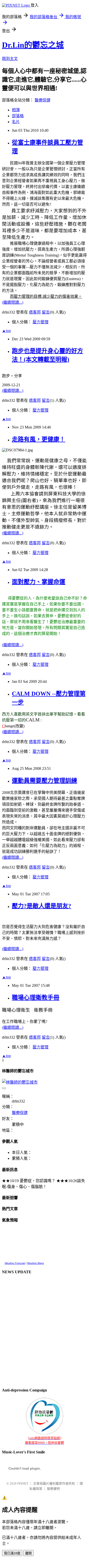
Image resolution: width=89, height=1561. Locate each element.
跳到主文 (10, 59)
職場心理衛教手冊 (35, 997)
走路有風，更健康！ (38, 439)
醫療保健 (42, 100)
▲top (6, 331)
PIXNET (22, 1483)
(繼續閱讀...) (12, 302)
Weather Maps (35, 1263)
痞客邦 (35, 312)
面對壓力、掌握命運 (38, 582)
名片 (16, 122)
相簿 (16, 110)
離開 (28, 1553)
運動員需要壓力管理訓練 (44, 780)
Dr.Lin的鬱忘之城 (33, 45)
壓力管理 (40, 322)
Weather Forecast (15, 1263)
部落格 (18, 116)
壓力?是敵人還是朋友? (41, 906)
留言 (46, 312)
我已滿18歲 (12, 1553)
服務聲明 (53, 1488)
